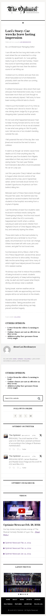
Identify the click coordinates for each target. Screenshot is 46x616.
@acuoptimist (26, 435)
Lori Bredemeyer (25, 42)
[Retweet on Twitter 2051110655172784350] (14, 468)
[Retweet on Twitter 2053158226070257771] (14, 449)
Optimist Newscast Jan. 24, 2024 (18, 554)
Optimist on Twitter (23, 426)
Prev (6, 582)
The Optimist (15, 435)
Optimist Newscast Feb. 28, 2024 (21, 525)
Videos (22, 496)
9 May (34, 435)
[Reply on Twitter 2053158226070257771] (10, 449)
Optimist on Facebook (23, 483)
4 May (34, 456)
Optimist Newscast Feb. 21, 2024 (18, 543)
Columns (17, 317)
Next (40, 582)
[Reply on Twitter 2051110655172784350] (10, 468)
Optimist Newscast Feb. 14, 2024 (18, 548)
